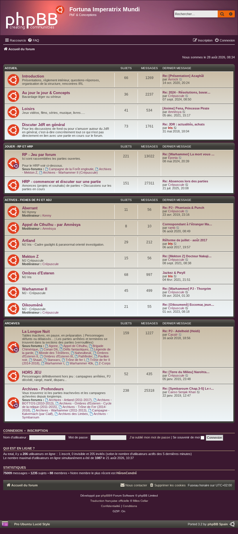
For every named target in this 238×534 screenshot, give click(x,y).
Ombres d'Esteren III (58, 356)
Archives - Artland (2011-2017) (70, 400)
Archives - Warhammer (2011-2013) (61, 410)
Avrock (173, 79)
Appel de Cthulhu (75, 346)
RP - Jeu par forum (39, 154)
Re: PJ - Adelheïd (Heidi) (181, 331)
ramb (171, 227)
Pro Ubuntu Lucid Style (32, 524)
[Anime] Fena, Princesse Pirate (186, 108)
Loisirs (28, 109)
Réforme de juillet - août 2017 (185, 240)
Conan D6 (51, 349)
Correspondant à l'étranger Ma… (187, 224)
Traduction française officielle (109, 500)
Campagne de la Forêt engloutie (71, 169)
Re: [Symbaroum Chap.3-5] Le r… (188, 388)
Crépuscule (176, 96)
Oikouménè (32, 305)
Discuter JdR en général (43, 125)
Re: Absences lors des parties (185, 181)
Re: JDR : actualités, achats (184, 124)
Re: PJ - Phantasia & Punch (183, 207)
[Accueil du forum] (35, 16)
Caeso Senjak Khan (182, 392)
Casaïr (173, 334)
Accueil (11, 68)
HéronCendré (126, 473)
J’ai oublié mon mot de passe (149, 437)
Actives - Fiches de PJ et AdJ (28, 200)
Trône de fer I (75, 360)
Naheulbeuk (83, 353)
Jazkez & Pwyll (174, 272)
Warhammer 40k (81, 363)
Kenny (46, 215)
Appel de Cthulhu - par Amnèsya (51, 224)
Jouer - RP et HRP (19, 146)
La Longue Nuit (36, 331)
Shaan (37, 360)
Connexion (13, 430)
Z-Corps (105, 363)
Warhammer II (34, 289)
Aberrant (29, 208)
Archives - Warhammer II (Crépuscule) (70, 172)
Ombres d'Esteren (38, 273)
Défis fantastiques (76, 349)
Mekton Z (30, 256)
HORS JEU (31, 372)
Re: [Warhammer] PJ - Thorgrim (187, 288)
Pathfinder (85, 356)
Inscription (37, 430)
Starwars (53, 360)
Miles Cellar (140, 500)
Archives (12, 323)
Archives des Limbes (73, 414)
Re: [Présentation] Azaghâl (183, 76)
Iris (170, 128)
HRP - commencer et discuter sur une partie (61, 181)
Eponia (173, 157)
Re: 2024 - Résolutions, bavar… (186, 92)
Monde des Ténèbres (54, 353)
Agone (53, 346)
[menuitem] (33, 40)
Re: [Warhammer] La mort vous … (188, 154)
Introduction (33, 76)
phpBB (105, 495)
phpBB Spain (218, 524)
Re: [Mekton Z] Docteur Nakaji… (187, 256)
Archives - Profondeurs (43, 389)
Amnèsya (174, 112)
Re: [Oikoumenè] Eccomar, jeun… (188, 304)
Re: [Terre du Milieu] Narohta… (186, 372)
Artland (28, 240)
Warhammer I (54, 363)
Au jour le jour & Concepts (46, 93)
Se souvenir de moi (187, 437)
